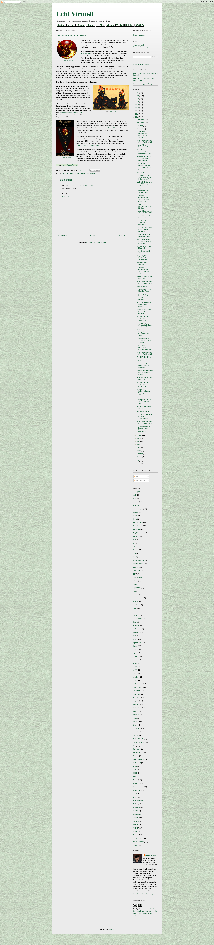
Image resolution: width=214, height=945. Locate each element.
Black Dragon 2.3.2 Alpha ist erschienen (144, 252)
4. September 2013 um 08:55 (83, 186)
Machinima (136, 697)
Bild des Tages (138, 522)
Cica (134, 553)
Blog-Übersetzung (139, 533)
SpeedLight (137, 814)
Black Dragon (137, 526)
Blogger (111, 929)
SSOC (135, 773)
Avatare (135, 512)
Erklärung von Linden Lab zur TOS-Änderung (144, 311)
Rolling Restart (138, 759)
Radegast (136, 749)
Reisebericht (137, 752)
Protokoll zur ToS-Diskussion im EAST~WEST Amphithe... (143, 134)
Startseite (93, 235)
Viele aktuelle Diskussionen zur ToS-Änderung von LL (144, 166)
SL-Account (137, 763)
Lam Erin (136, 677)
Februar (140, 454)
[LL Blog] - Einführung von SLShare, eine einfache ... (144, 184)
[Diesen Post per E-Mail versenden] (90, 170)
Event (64, 173)
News (135, 721)
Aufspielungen (138, 509)
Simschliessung (138, 800)
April (139, 448)
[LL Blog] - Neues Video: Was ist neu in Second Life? (144, 177)
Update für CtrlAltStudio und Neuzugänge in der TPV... (144, 392)
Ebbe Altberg (137, 577)
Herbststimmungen (143, 411)
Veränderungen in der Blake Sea (144, 277)
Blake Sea (136, 529)
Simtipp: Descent (142, 286)
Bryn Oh (135, 536)
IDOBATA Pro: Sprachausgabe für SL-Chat (144, 206)
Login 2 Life (137, 694)
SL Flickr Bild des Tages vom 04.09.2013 (143, 384)
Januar (139, 457)
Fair (134, 594)
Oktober (140, 126)
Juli (138, 438)
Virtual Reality (137, 838)
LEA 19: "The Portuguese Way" (143, 146)
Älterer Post (123, 235)
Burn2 (135, 540)
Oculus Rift (136, 728)
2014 (137, 114)
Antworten (65, 196)
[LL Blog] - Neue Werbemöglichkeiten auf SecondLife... (145, 325)
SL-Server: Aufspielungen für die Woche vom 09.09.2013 (144, 332)
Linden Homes (138, 684)
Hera (134, 636)
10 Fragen (136, 492)
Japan (135, 653)
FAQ (134, 591)
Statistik (135, 818)
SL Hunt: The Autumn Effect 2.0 (144, 247)
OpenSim (136, 732)
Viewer (92, 173)
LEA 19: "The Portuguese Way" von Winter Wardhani (143, 297)
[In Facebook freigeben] (97, 170)
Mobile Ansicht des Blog (141, 64)
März (139, 451)
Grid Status (137, 629)
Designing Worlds (139, 560)
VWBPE (135, 824)
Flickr (134, 608)
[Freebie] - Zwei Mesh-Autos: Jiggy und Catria (145, 359)
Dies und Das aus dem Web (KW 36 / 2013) (145, 353)
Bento (135, 519)
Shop (134, 797)
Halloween (136, 632)
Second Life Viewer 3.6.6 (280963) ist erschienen (144, 241)
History (135, 646)
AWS (134, 495)
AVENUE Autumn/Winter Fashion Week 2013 (144, 152)
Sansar (135, 780)
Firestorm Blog (113, 111)
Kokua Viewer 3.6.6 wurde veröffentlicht (144, 235)
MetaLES (136, 715)
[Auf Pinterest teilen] (99, 170)
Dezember (141, 120)
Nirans (135, 725)
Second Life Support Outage (143, 84)
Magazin (136, 701)
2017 (137, 105)
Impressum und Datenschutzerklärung (140, 46)
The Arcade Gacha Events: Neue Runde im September (143, 429)
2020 (137, 96)
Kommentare (140, 480)
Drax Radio (137, 570)
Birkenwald (140, 172)
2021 (137, 93)
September (141, 129)
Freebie (77, 173)
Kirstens (135, 656)
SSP (134, 776)
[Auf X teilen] (95, 170)
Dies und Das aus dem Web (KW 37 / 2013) (145, 282)
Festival (135, 601)
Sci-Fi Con (136, 783)
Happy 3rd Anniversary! (70, 165)
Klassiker (136, 660)
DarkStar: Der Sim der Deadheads (144, 378)
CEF (134, 543)
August (139, 435)
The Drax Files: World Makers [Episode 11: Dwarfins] (145, 229)
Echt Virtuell (75, 14)
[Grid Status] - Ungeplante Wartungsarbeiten (144, 347)
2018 (137, 102)
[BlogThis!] (93, 170)
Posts (137, 476)
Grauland (136, 625)
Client (135, 557)
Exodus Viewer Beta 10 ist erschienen (144, 217)
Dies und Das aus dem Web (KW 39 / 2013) (145, 141)
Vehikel (135, 828)
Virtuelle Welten (138, 842)
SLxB (134, 769)
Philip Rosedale (138, 739)
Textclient (136, 821)
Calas (135, 546)
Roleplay (136, 756)
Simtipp (135, 804)
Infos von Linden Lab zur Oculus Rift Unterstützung (144, 158)
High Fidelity (137, 643)
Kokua (135, 663)
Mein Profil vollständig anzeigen (144, 894)
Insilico (135, 649)
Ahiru (134, 498)
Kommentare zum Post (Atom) (97, 242)
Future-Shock (137, 618)
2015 (137, 111)
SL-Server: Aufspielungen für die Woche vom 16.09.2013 (144, 270)
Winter (135, 845)
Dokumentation (138, 564)
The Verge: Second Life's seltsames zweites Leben (143, 190)
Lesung (135, 680)
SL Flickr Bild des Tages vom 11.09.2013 (143, 318)
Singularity (136, 807)
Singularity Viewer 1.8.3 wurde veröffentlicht (143, 258)
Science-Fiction (138, 787)
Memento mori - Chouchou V (142, 263)
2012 (137, 461)
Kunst (135, 666)
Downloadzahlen (86, 53)
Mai (138, 444)
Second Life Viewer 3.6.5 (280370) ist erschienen (144, 340)
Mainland (136, 704)
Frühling (135, 615)
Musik (135, 718)
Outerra (135, 735)
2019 (137, 99)
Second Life (85, 173)
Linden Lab (137, 687)
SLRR (135, 766)
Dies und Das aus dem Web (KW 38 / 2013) (145, 212)
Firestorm (70, 173)
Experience (137, 588)
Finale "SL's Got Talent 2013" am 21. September (145, 222)
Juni (138, 441)
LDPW (135, 670)
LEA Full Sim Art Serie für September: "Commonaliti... (144, 416)
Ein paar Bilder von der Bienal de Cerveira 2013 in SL (145, 372)
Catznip (135, 550)
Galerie (135, 622)
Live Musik (136, 691)
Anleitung (136, 505)
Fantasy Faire (137, 598)
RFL (134, 746)
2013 (137, 117)
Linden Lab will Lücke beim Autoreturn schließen (144, 365)
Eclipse (135, 581)
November (141, 123)
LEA (134, 673)
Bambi (135, 515)
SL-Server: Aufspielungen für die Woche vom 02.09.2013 (144, 400)
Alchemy (136, 502)
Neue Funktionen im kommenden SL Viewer (144, 304)
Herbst (135, 639)
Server (135, 794)
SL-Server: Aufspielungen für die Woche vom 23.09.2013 (144, 198)
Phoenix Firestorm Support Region (71, 112)
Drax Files (136, 567)
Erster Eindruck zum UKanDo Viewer (144, 290)
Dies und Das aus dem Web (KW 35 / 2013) (145, 422)
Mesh (135, 711)
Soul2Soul (136, 811)
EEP (134, 574)
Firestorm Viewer (69, 60)
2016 (137, 108)
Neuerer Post (62, 235)
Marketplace (137, 708)
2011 (137, 464)
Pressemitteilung (138, 742)
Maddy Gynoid (150, 855)
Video (135, 831)
